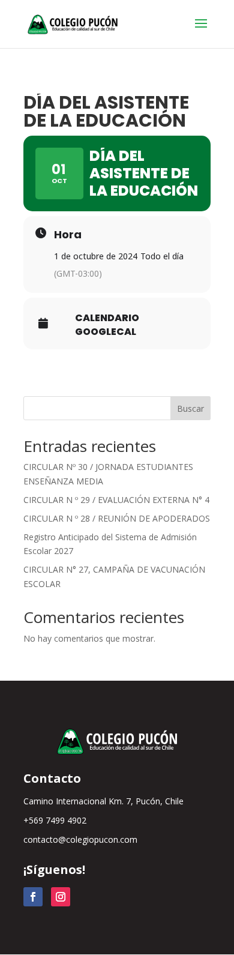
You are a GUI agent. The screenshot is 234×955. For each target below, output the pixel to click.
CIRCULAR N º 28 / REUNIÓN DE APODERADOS (116, 518)
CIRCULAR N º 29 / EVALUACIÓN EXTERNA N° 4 (116, 499)
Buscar (190, 408)
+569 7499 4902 (54, 820)
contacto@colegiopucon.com (80, 839)
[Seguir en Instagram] (60, 896)
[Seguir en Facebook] (33, 896)
